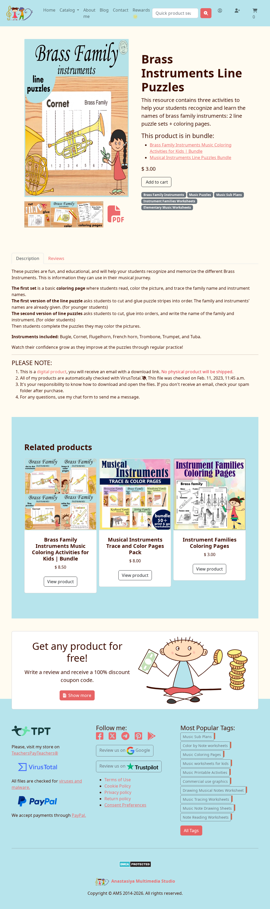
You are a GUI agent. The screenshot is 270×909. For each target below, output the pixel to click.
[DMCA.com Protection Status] (135, 864)
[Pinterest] (138, 737)
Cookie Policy (117, 786)
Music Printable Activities (206, 772)
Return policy (117, 799)
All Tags (191, 830)
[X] (112, 737)
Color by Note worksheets (206, 745)
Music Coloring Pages (203, 754)
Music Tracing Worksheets (207, 799)
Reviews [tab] (56, 258)
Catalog (68, 10)
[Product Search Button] (205, 13)
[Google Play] (151, 737)
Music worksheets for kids (207, 763)
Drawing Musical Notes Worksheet (214, 790)
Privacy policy (117, 792)
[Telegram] (125, 737)
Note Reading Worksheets (207, 817)
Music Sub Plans (198, 736)
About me (89, 13)
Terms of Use (117, 780)
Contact (120, 10)
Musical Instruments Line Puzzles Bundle (190, 157)
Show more (79, 695)
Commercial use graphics (206, 781)
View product (60, 581)
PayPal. (79, 815)
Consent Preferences (125, 805)
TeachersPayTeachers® (35, 753)
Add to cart (157, 182)
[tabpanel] (135, 309)
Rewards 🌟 (141, 13)
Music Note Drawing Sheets (208, 808)
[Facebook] (99, 737)
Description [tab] (27, 258)
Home (49, 10)
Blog (104, 10)
